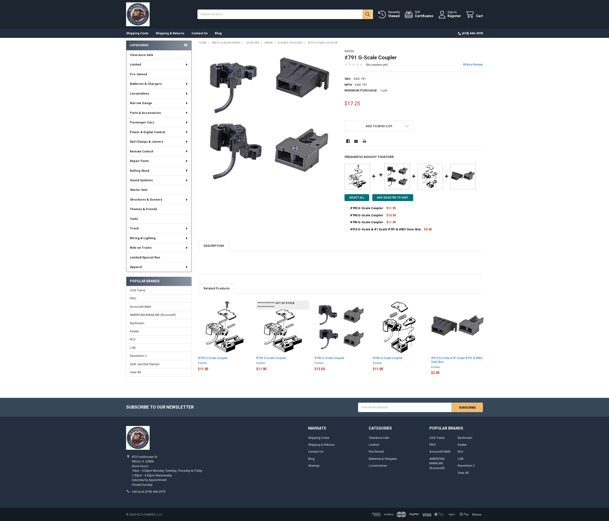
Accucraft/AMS (140, 307)
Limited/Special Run (145, 257)
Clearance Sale (141, 55)
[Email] (356, 141)
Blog (218, 33)
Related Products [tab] (217, 288)
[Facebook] (347, 141)
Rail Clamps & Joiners (146, 141)
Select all (356, 197)
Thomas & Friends (143, 209)
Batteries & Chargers (146, 84)
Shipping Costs (137, 33)
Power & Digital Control (147, 132)
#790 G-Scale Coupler (366, 215)
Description (214, 246)
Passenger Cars (142, 122)
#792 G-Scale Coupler (271, 358)
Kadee (134, 331)
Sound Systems (141, 180)
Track (134, 228)
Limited (135, 64)
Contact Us (200, 33)
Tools (134, 219)
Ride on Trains (141, 247)
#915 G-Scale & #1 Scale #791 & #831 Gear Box (385, 229)
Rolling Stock (139, 170)
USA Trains (137, 290)
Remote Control (141, 151)
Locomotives (139, 93)
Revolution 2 (138, 356)
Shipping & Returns (170, 33)
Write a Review (473, 64)
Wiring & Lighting (143, 238)
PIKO (133, 298)
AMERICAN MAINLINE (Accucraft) (153, 315)
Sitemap (313, 465)
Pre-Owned (138, 74)
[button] (379, 126)
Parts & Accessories (145, 113)
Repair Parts (139, 161)
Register (454, 16)
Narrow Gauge (141, 103)
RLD (133, 339)
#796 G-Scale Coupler (366, 222)
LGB (133, 347)
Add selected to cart (392, 197)
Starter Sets (138, 190)
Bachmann (137, 323)
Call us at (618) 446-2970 (148, 491)
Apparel (136, 267)
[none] (268, 118)
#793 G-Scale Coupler (366, 208)
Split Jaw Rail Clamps (144, 364)
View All (135, 372)
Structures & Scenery (146, 199)
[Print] (364, 141)
